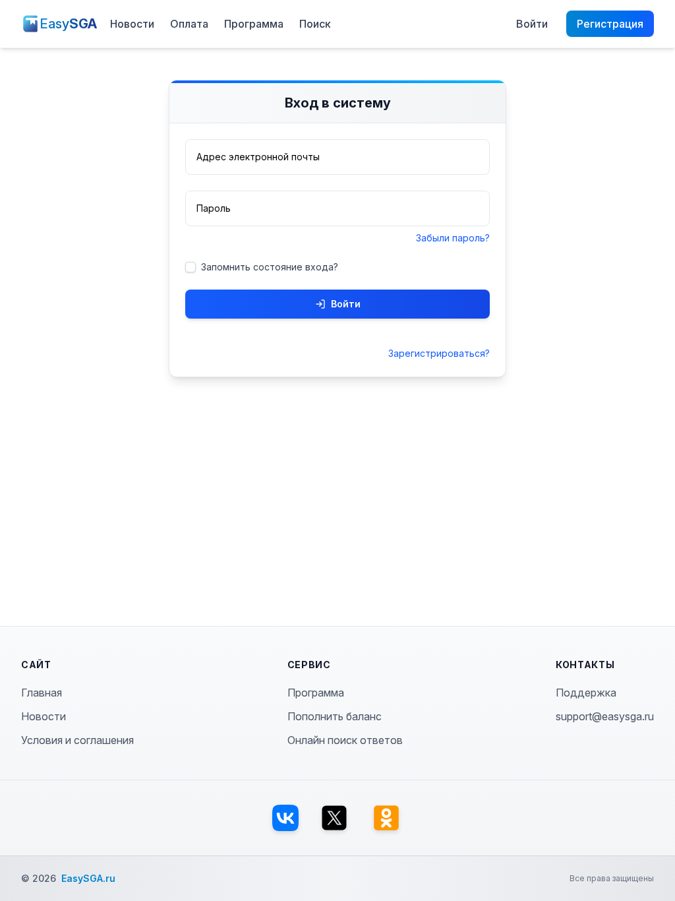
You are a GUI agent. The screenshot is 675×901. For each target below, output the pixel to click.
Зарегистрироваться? (439, 353)
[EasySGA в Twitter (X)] (334, 817)
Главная (41, 692)
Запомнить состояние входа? (269, 266)
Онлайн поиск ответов (345, 740)
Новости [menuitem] (132, 23)
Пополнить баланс (334, 716)
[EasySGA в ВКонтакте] (285, 818)
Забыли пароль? (453, 237)
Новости (43, 716)
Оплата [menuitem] (189, 23)
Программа (315, 692)
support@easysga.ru (605, 716)
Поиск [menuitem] (315, 23)
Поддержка (586, 692)
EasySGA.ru (88, 878)
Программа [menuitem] (253, 23)
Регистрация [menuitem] (610, 23)
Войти (346, 303)
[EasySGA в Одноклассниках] (386, 817)
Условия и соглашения (77, 740)
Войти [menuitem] (532, 23)
